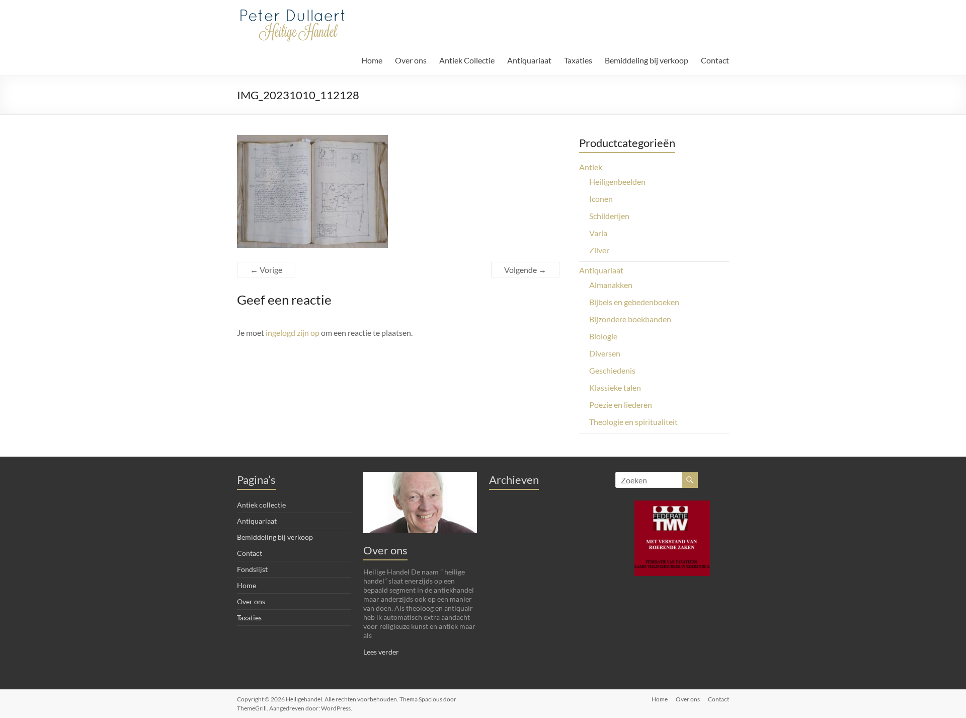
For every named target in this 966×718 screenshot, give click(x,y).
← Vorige (266, 269)
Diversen (604, 353)
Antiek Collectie (467, 60)
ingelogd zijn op (292, 332)
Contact (715, 60)
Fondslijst (252, 569)
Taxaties (578, 60)
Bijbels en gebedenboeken (634, 302)
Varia (598, 233)
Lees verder (381, 652)
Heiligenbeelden (617, 181)
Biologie (603, 336)
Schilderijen (609, 216)
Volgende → (525, 269)
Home (371, 60)
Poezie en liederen (620, 404)
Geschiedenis (612, 370)
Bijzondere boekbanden (630, 319)
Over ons (411, 60)
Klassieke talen (615, 387)
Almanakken (610, 285)
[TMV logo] (672, 538)
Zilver (599, 250)
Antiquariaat (529, 60)
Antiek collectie (261, 504)
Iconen (601, 198)
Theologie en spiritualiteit (633, 421)
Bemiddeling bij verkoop (646, 60)
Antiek (590, 167)
